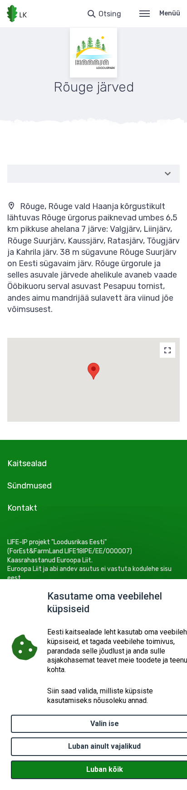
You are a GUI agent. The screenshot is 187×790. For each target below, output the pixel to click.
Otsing (109, 14)
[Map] (167, 350)
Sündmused (29, 486)
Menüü (169, 13)
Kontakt (22, 508)
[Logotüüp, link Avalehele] (17, 13)
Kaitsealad (27, 463)
